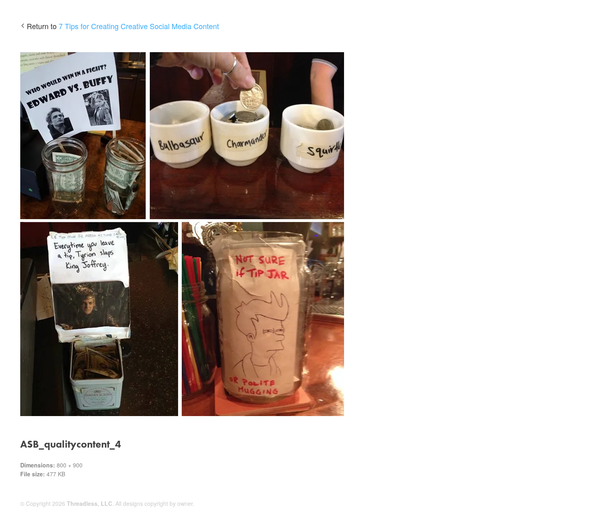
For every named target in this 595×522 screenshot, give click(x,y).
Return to (123, 26)
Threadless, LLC (89, 503)
